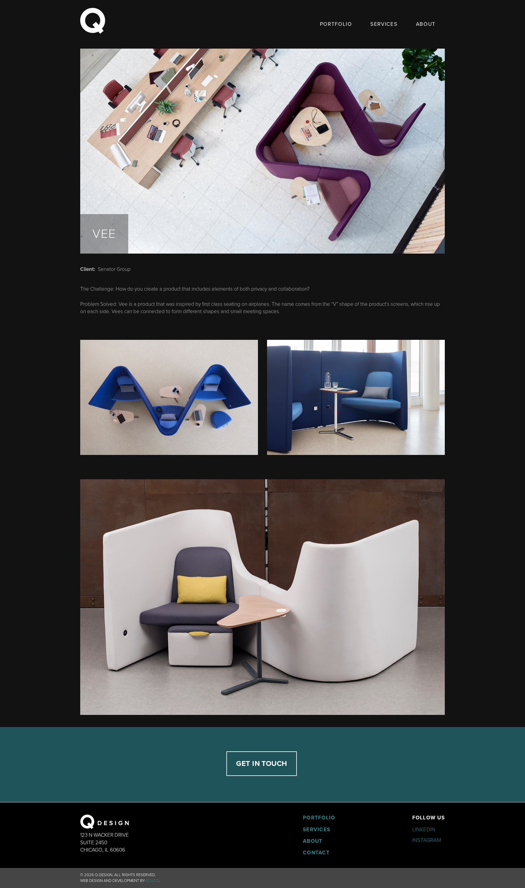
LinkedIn (423, 829)
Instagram (426, 840)
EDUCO (152, 880)
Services (384, 24)
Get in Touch (261, 763)
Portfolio (336, 24)
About (426, 24)
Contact (316, 852)
